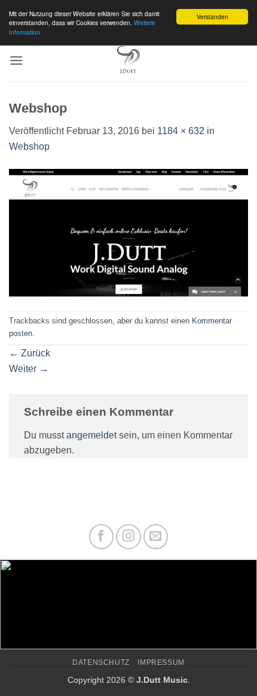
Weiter (28, 369)
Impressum (161, 662)
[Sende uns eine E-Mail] (156, 536)
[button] (16, 60)
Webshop (29, 146)
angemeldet (91, 435)
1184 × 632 (180, 131)
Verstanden (212, 16)
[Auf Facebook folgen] (101, 536)
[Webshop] (128, 231)
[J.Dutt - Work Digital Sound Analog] (129, 60)
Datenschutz (101, 662)
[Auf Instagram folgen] (128, 536)
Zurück (29, 353)
